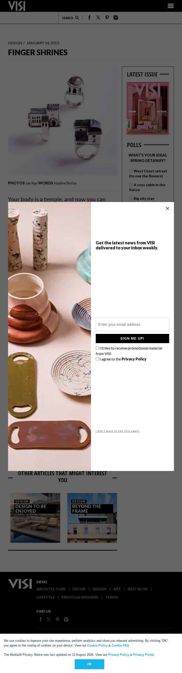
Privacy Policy (118, 654)
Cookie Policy (97, 645)
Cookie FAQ (120, 645)
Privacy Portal (143, 654)
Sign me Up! (132, 338)
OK (89, 664)
